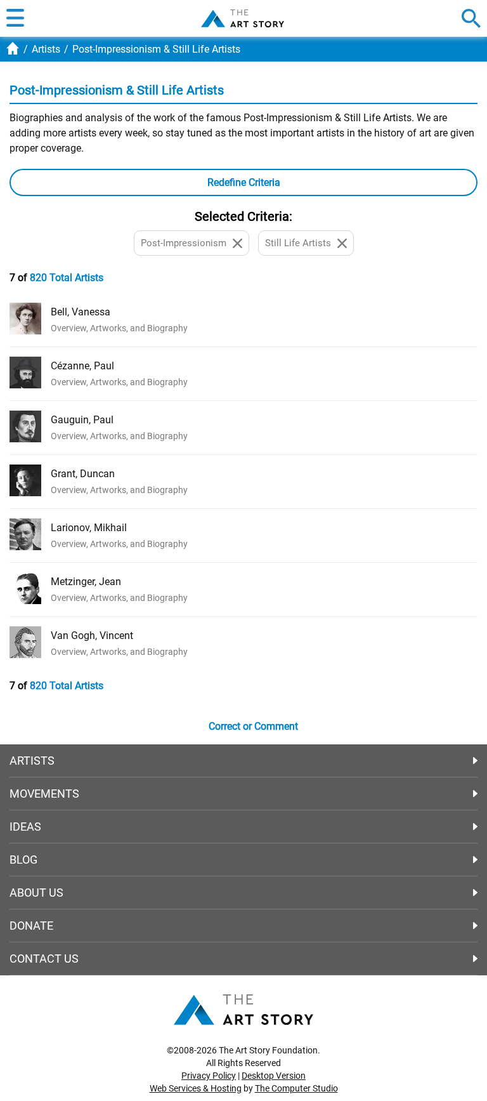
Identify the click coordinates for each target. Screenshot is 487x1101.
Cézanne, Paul (82, 366)
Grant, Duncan (83, 474)
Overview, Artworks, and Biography (119, 328)
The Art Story (242, 18)
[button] (15, 18)
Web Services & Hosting (196, 1088)
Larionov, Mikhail (89, 528)
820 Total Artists (66, 278)
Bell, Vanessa (80, 312)
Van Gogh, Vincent (92, 636)
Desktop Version (274, 1076)
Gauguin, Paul (82, 420)
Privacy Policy (208, 1076)
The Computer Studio (296, 1088)
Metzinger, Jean (86, 582)
